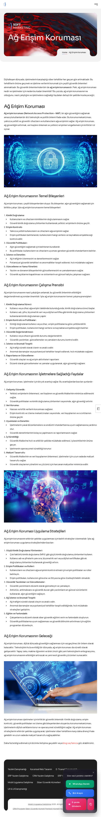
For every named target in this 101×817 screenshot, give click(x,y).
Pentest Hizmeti (52, 808)
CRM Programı (19, 808)
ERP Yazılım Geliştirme (18, 775)
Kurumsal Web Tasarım (41, 769)
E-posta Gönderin (76, 804)
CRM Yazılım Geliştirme (43, 775)
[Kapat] (93, 772)
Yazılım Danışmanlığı (17, 769)
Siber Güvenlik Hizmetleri (49, 782)
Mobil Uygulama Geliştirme (20, 782)
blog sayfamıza (70, 743)
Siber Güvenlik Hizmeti (35, 808)
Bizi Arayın (78, 793)
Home (64, 52)
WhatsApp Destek (81, 784)
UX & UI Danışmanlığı (17, 788)
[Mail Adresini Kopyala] (90, 804)
